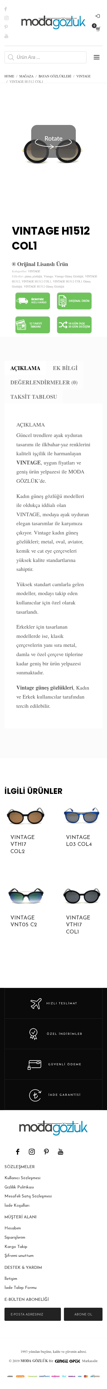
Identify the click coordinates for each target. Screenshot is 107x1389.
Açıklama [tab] (25, 368)
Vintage (48, 276)
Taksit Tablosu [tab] (33, 397)
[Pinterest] (10, 26)
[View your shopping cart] (98, 29)
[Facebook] (10, 8)
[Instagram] (10, 17)
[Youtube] (10, 35)
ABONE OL (83, 1314)
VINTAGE (34, 271)
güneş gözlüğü (33, 276)
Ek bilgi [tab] (65, 368)
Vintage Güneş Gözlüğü (69, 276)
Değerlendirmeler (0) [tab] (44, 382)
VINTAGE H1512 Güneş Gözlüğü (44, 286)
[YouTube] (60, 1151)
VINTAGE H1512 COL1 (36, 281)
